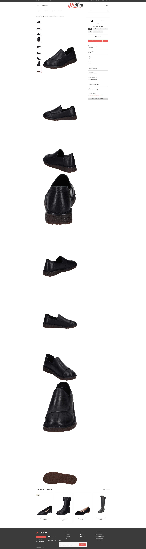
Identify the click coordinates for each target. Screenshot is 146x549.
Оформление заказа (99, 536)
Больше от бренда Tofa (97, 98)
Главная (38, 16)
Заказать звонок (40, 537)
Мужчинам (46, 11)
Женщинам (38, 11)
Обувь (48, 16)
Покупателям (45, 5)
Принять (82, 544)
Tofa (52, 16)
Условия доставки (99, 534)
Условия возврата (99, 538)
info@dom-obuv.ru (52, 538)
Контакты (82, 536)
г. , (44, 0)
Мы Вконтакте (53, 536)
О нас (37, 5)
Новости (82, 534)
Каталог (68, 531)
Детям (53, 11)
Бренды (60, 11)
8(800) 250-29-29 (40, 541)
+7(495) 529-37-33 (40, 539)
